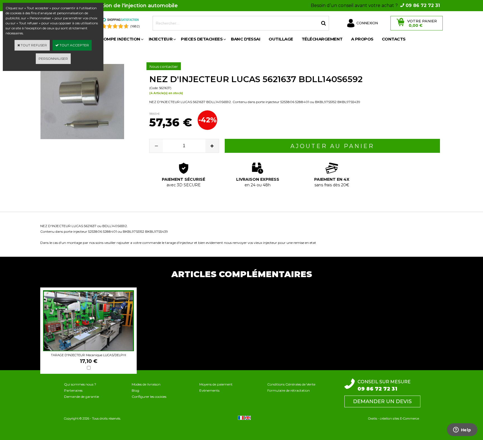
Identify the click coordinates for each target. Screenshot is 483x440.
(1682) (135, 26)
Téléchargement (322, 39)
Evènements (209, 390)
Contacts (394, 39)
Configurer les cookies (149, 396)
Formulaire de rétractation (288, 390)
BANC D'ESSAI (245, 39)
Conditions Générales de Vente (291, 384)
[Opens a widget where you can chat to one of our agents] (462, 430)
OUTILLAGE (281, 39)
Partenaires (73, 390)
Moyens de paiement (216, 384)
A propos (362, 39)
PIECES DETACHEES (201, 39)
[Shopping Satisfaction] (120, 20)
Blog (135, 390)
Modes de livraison (146, 384)
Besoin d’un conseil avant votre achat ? (375, 5)
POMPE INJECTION (120, 39)
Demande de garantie (81, 396)
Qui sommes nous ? (80, 384)
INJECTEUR (161, 39)
